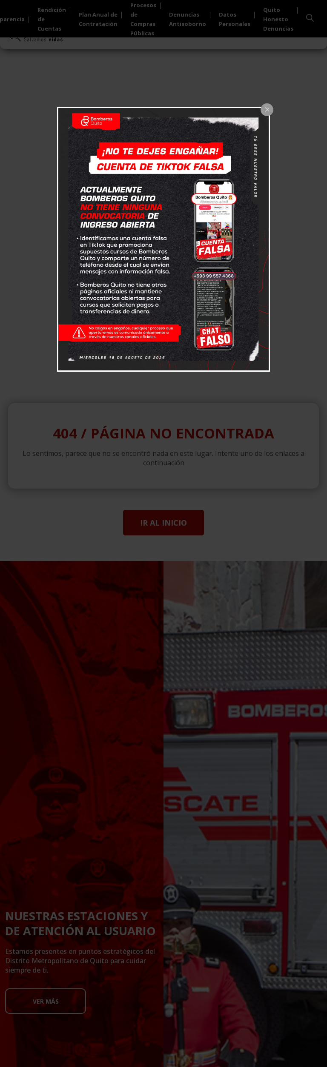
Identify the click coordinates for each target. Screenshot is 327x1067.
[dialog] (163, 239)
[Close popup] (267, 109)
